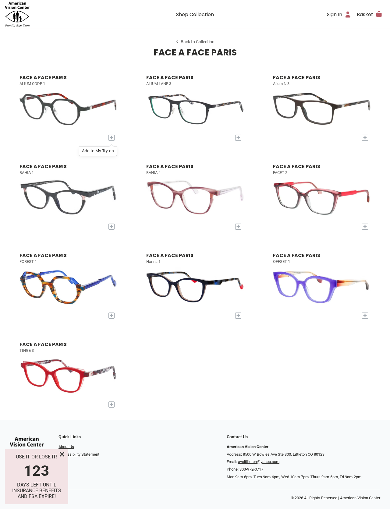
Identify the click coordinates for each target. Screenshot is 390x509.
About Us (66, 446)
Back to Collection (197, 41)
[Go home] (52, 14)
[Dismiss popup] (62, 454)
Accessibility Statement (78, 454)
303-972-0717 (251, 469)
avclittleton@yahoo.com (258, 461)
